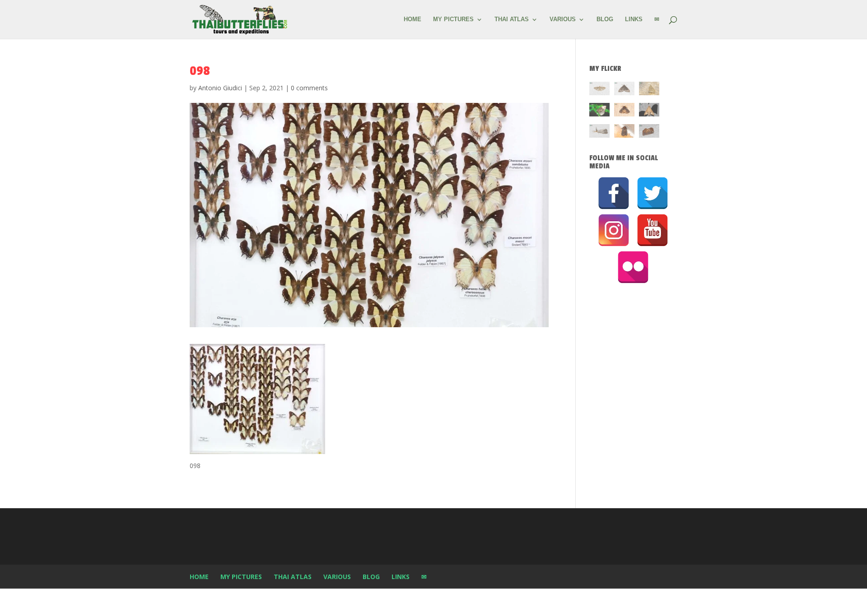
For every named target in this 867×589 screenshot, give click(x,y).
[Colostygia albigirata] (624, 90)
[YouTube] (652, 230)
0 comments (309, 87)
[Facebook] (613, 193)
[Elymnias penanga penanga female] (599, 111)
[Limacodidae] (624, 111)
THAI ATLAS (511, 19)
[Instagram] (613, 230)
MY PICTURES (453, 19)
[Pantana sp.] (599, 132)
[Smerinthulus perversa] (649, 111)
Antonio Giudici (220, 87)
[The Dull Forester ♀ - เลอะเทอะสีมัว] (649, 90)
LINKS (634, 19)
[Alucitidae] (599, 90)
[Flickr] (633, 267)
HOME (412, 19)
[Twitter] (652, 193)
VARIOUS (563, 19)
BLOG (605, 19)
